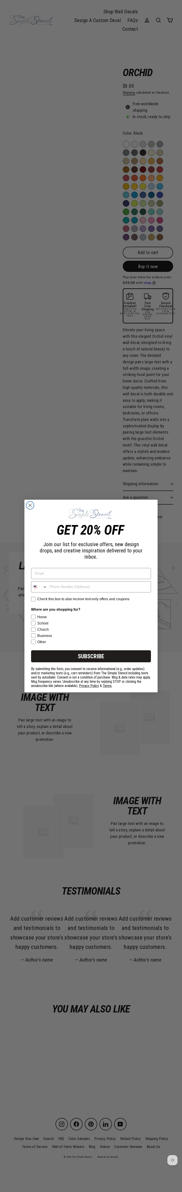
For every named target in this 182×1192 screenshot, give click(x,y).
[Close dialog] (30, 505)
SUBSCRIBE (91, 656)
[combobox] (39, 587)
